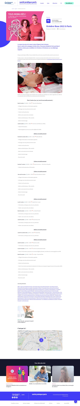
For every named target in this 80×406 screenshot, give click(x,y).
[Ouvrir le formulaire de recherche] (61, 3)
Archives (50, 403)
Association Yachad (21, 289)
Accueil (13, 8)
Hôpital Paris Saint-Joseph (50, 296)
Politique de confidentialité (39, 403)
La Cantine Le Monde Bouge (49, 289)
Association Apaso (36, 286)
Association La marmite (28, 288)
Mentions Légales (26, 403)
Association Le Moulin (37, 288)
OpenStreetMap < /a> (59, 350)
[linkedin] (15, 397)
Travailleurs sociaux (15, 403)
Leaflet (54, 350)
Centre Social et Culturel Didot (38, 292)
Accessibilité (66, 403)
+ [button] (19, 332)
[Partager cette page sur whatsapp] (8, 62)
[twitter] (13, 397)
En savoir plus (65, 396)
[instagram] (17, 397)
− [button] (19, 333)
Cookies (58, 403)
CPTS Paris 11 (36, 293)
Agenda (16, 8)
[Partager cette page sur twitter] (8, 60)
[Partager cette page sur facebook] (8, 58)
